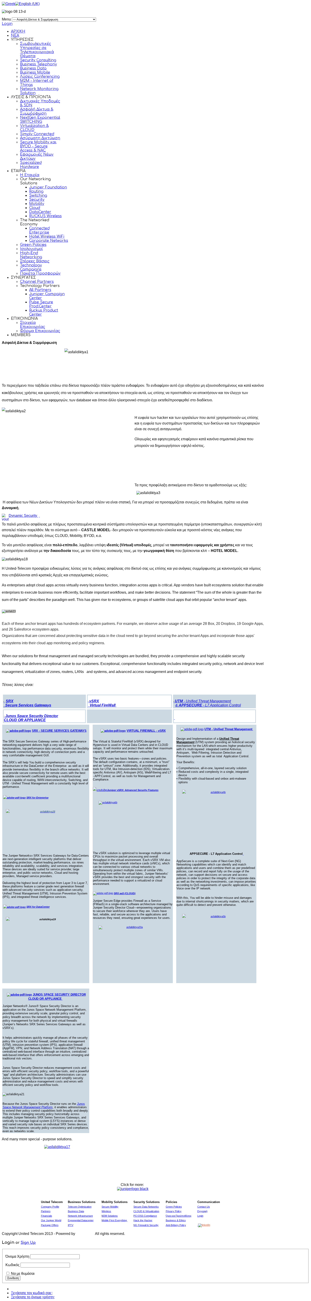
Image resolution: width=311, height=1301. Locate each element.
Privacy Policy (173, 1211)
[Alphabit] (85, 1234)
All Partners (40, 290)
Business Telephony (38, 64)
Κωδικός (12, 1265)
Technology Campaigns (31, 267)
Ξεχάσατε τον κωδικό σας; (32, 1293)
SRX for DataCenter (38, 906)
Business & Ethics (176, 1220)
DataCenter (40, 212)
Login (7, 24)
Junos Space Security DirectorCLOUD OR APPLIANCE (31, 718)
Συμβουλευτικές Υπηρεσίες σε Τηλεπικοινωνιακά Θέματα (37, 50)
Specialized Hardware (31, 165)
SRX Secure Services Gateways (27, 703)
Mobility (36, 204)
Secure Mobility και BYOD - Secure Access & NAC (38, 146)
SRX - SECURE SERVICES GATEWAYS (59, 730)
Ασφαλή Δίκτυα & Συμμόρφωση (36, 111)
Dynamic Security (23, 516)
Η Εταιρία (29, 175)
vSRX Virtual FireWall (101, 703)
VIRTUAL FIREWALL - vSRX (146, 730)
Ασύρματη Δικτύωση (40, 138)
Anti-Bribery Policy (176, 1225)
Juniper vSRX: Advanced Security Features (132, 790)
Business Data (33, 68)
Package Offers (50, 1225)
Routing (36, 191)
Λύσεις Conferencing (40, 77)
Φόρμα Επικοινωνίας (40, 331)
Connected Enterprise (39, 230)
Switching (38, 195)
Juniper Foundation (48, 187)
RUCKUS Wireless (45, 216)
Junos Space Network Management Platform (44, 1105)
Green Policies (33, 245)
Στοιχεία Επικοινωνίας (32, 325)
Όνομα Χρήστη (17, 1256)
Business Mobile (35, 72)
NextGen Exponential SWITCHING (40, 120)
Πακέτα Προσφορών (40, 273)
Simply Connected (37, 134)
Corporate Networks (48, 241)
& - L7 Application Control (208, 705)
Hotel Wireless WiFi (46, 236)
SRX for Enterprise (37, 797)
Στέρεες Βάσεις (34, 261)
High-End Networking (31, 255)
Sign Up (28, 1243)
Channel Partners (37, 282)
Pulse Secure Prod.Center (41, 304)
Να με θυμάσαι (23, 1273)
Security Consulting (38, 60)
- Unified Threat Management (203, 701)
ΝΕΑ (15, 35)
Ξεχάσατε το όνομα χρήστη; (33, 1297)
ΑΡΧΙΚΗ (18, 31)
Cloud (34, 208)
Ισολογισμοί (31, 249)
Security (36, 200)
